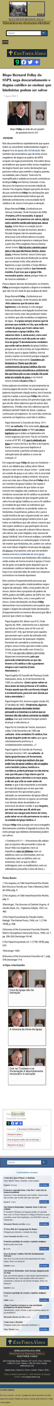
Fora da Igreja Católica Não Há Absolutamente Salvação (24, 1255)
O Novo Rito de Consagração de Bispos (20, 1229)
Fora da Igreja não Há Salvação (25, 150)
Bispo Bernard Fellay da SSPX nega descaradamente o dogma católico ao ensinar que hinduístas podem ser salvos (27, 82)
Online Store (10, 1370)
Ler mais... (44, 1185)
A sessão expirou (7, 1390)
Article (34, 1370)
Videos (40, 1370)
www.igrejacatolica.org (30, 1377)
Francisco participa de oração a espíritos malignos (25, 1241)
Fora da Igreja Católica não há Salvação (23, 1139)
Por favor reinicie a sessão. (10, 1395)
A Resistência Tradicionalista (28, 1129)
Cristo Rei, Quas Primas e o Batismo (19, 1178)
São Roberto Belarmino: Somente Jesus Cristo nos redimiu (25, 1208)
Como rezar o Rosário (13, 1322)
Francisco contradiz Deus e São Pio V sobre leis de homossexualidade (25, 1191)
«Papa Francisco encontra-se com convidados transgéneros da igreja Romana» (23, 1306)
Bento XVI (33, 132)
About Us (20, 1370)
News (27, 1370)
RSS (46, 1370)
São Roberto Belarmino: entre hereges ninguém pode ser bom (26, 1272)
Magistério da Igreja (15, 1144)
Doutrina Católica (15, 1134)
